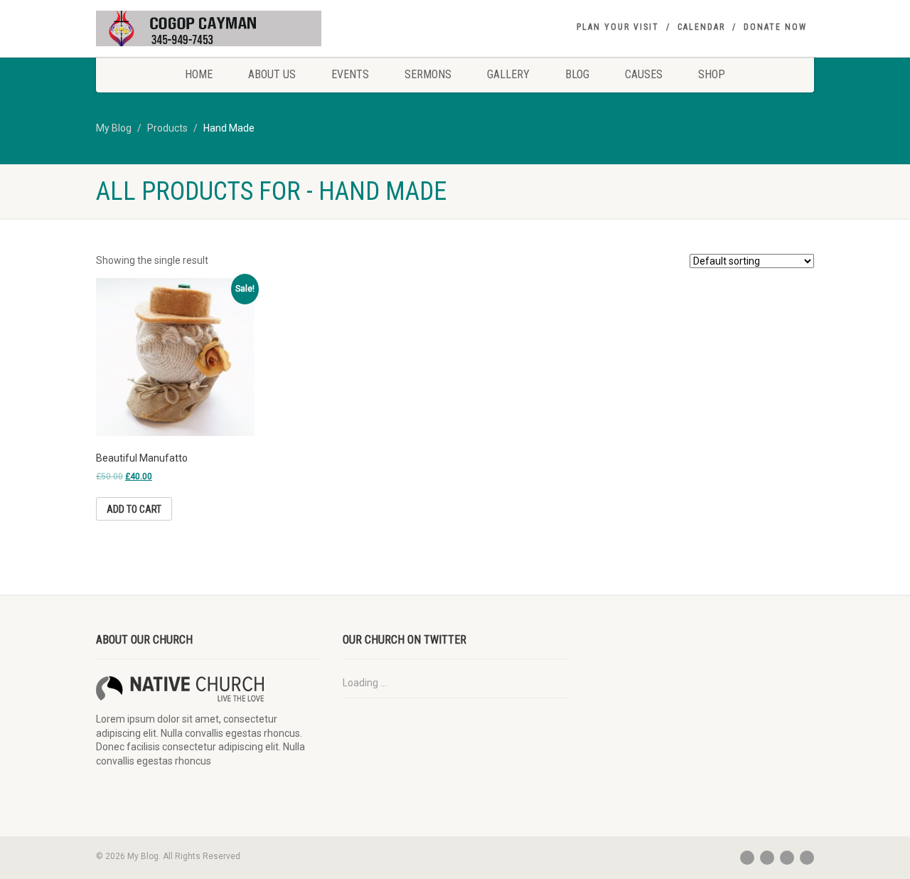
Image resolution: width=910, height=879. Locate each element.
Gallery (508, 74)
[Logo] (208, 29)
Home (199, 74)
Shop (711, 74)
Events (350, 74)
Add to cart (134, 509)
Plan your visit (618, 27)
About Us (272, 74)
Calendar (701, 27)
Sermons (428, 74)
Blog (577, 74)
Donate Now (775, 27)
